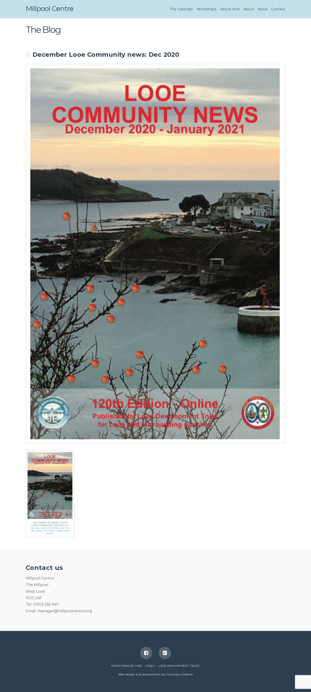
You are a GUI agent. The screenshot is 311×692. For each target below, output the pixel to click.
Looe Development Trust (179, 665)
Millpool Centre (50, 8)
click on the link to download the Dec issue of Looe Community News (50, 529)
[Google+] (165, 653)
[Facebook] (146, 653)
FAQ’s (150, 665)
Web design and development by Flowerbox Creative (155, 674)
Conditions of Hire (126, 665)
